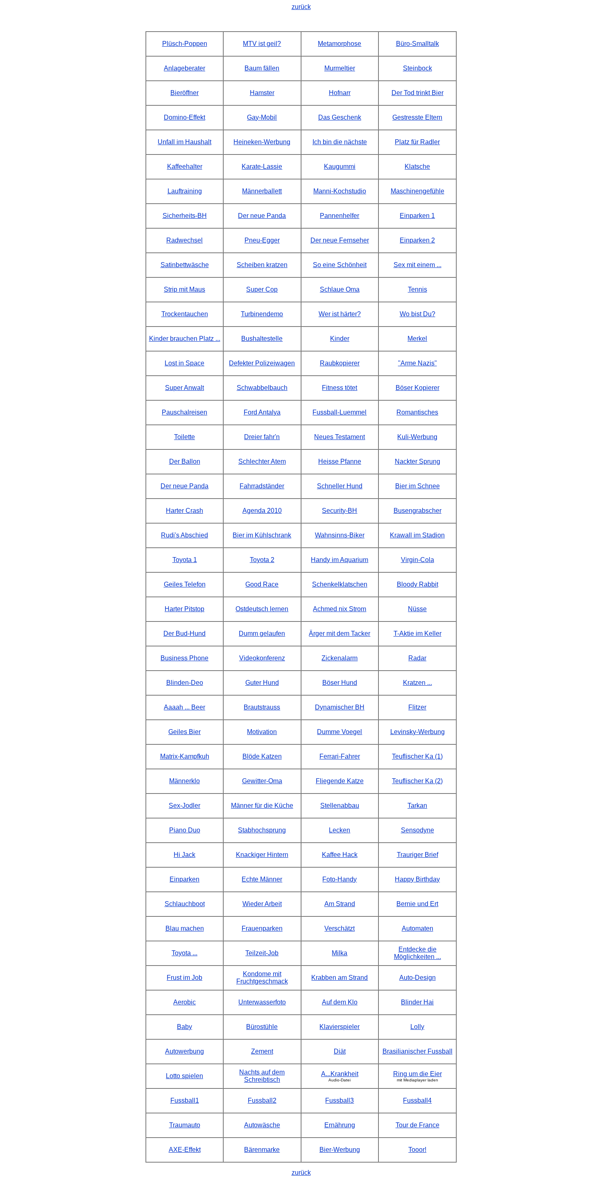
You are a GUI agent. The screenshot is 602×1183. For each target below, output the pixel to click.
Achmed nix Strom (339, 608)
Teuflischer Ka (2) (417, 780)
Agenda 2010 (262, 510)
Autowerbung (184, 1051)
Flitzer (417, 707)
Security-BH (339, 510)
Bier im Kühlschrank (262, 535)
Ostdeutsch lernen (261, 608)
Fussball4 (417, 1100)
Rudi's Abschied (184, 535)
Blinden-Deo (184, 682)
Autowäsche (262, 1125)
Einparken (184, 879)
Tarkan (417, 805)
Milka (339, 953)
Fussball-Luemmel (339, 412)
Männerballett (262, 191)
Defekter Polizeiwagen (262, 363)
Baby (184, 1026)
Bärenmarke (262, 1149)
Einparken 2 (417, 240)
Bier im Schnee (417, 486)
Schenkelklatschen (339, 584)
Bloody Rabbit (417, 584)
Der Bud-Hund (184, 633)
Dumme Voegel (339, 731)
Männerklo (184, 780)
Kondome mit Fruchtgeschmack (262, 977)
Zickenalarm (339, 658)
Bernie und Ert (417, 903)
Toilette (184, 436)
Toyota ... (184, 953)
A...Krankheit (339, 1073)
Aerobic (184, 1002)
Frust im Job (184, 977)
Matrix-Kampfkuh (184, 756)
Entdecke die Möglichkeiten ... (417, 953)
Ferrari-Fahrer (339, 756)
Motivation (262, 731)
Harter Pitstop (184, 608)
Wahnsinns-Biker (339, 535)
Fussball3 (339, 1100)
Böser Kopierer (417, 387)
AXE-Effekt (185, 1149)
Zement (262, 1051)
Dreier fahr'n (262, 436)
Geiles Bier (184, 731)
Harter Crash (184, 510)
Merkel (417, 338)
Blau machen (184, 928)
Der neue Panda (184, 486)
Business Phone (184, 658)
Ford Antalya (262, 412)
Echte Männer (262, 879)
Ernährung (339, 1125)
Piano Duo (184, 830)
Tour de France (417, 1125)
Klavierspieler (339, 1026)
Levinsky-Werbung (417, 731)
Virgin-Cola (417, 559)
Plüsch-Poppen (184, 43)
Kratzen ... (417, 682)
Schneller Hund (339, 486)
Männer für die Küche (262, 805)
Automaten (417, 928)
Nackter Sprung (417, 461)
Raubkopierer (340, 363)
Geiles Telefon (185, 584)
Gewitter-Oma (262, 780)
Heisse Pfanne (339, 461)
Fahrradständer (262, 486)
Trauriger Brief (417, 854)
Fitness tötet (339, 387)
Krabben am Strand (339, 977)
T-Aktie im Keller (417, 633)
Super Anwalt (184, 387)
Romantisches (417, 412)
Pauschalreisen (184, 412)
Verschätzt (339, 928)
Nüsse (417, 608)
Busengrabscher (417, 510)
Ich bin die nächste (339, 141)
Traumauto (184, 1125)
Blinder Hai (417, 1002)
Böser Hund (339, 682)
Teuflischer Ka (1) (417, 756)
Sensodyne (417, 830)
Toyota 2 (262, 559)
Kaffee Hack (340, 854)
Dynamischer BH (339, 707)
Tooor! (417, 1149)
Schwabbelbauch (262, 387)
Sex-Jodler (184, 805)
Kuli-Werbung (417, 436)
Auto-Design (417, 977)
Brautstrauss (262, 707)
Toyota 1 (184, 559)
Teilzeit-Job (261, 953)
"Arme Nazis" (417, 363)
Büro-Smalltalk (417, 43)
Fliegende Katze (340, 780)
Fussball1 (184, 1100)
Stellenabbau (339, 805)
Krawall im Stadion (417, 535)
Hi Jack (184, 854)
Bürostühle (262, 1026)
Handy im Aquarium (339, 559)
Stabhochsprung (262, 830)
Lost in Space (184, 363)
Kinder (339, 338)
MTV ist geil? (262, 43)
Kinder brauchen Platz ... (184, 338)
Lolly (417, 1026)
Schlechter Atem (262, 461)
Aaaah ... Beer (184, 707)
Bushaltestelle (262, 338)
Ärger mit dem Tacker (339, 633)
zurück (301, 6)
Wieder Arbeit (262, 903)
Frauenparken (262, 928)
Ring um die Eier (417, 1073)
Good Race (261, 584)
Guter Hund (262, 682)
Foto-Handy (339, 879)
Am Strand (339, 903)
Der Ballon (184, 461)
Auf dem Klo (340, 1002)
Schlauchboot (185, 903)
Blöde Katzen (262, 756)
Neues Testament (339, 436)
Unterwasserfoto (262, 1002)
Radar (417, 658)
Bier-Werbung (339, 1149)
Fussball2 (262, 1100)
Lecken (339, 830)
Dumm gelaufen (262, 633)
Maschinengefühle (417, 191)
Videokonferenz (262, 658)
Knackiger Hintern (262, 854)
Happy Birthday (417, 879)
